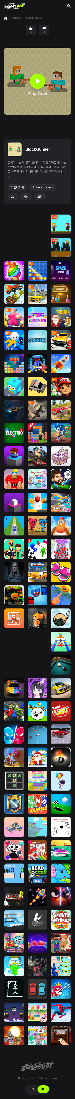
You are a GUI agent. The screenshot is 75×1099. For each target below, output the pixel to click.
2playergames (43, 187)
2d (13, 196)
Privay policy (26, 1078)
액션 (26, 196)
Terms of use (48, 1078)
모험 (40, 196)
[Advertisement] (37, 127)
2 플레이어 (17, 18)
